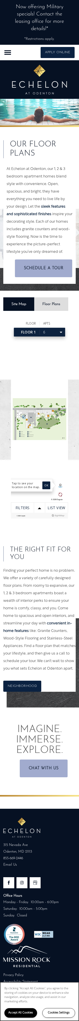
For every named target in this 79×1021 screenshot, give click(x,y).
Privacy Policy (13, 975)
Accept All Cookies (20, 1012)
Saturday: (10, 909)
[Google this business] (35, 882)
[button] (58, 52)
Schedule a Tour (43, 268)
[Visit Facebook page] (8, 882)
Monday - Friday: (16, 902)
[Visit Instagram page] (21, 882)
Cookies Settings (59, 1012)
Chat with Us (44, 768)
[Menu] (7, 52)
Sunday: (9, 915)
